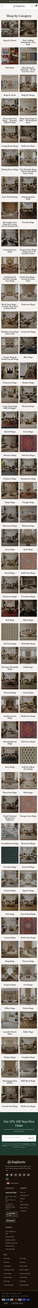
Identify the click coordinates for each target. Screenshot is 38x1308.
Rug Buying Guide (10, 1240)
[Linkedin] (7, 1179)
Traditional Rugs (8, 1285)
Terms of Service (15, 1296)
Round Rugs (7, 1266)
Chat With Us (12, 1214)
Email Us (11, 1220)
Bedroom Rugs (24, 1269)
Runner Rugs (23, 1266)
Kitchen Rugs (7, 1273)
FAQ (21, 1201)
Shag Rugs (23, 1281)
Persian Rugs (23, 1277)
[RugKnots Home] (19, 1162)
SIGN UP (31, 1138)
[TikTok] (24, 1175)
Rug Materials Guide (11, 1243)
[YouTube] (28, 1175)
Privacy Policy (26, 1143)
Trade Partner (24, 1195)
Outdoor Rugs (8, 1277)
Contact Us (23, 1211)
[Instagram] (15, 1175)
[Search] (31, 6)
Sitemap (22, 1198)
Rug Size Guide (10, 1236)
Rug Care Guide (10, 1246)
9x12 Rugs (23, 1258)
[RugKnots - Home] (19, 6)
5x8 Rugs (6, 1262)
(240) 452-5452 (11, 1192)
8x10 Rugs (7, 1258)
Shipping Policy (24, 1204)
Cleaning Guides (10, 1249)
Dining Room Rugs (25, 1273)
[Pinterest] (20, 1175)
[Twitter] (11, 1175)
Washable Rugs (24, 1285)
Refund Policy (24, 1296)
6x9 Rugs (22, 1262)
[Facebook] (7, 1175)
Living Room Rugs (9, 1269)
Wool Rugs (7, 1281)
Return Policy (24, 1207)
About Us (22, 1192)
